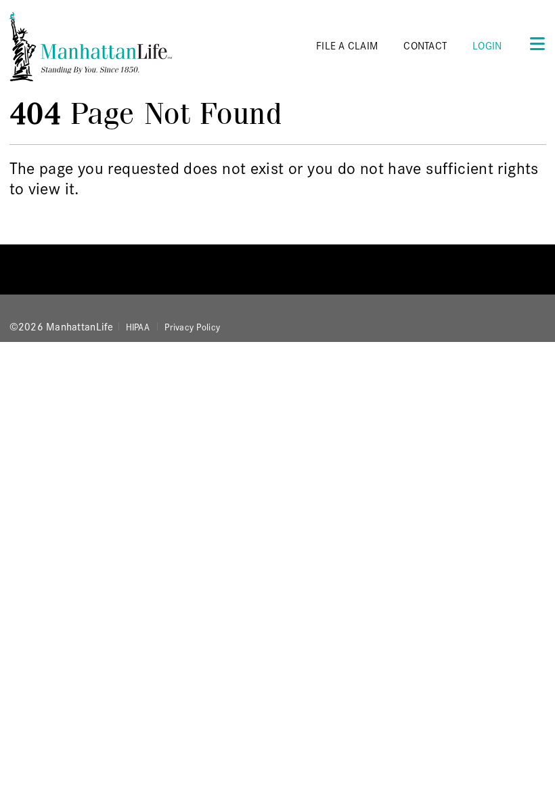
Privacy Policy (192, 326)
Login (487, 45)
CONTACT (425, 45)
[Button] (533, 43)
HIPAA (138, 326)
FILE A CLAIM (347, 45)
